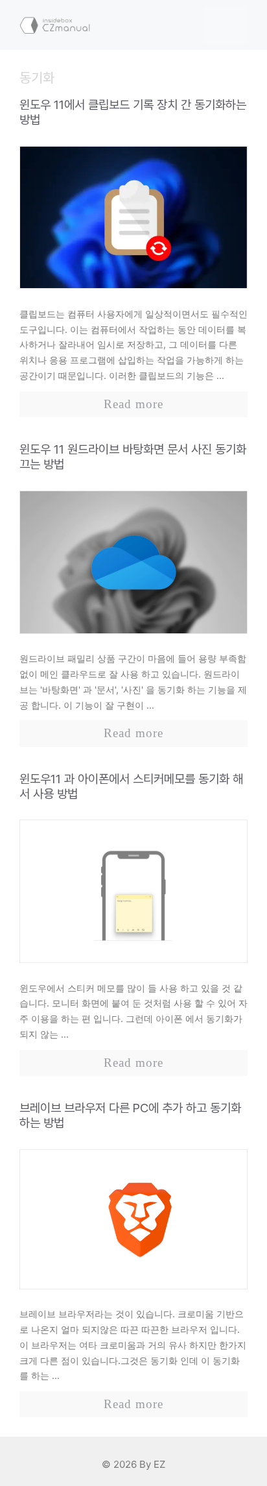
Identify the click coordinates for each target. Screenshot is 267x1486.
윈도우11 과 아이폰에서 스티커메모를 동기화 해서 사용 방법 (131, 786)
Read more (133, 404)
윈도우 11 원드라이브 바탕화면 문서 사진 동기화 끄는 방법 (132, 457)
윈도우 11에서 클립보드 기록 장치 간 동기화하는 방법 (132, 112)
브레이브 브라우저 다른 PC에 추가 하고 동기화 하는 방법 (130, 1115)
